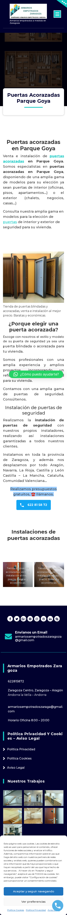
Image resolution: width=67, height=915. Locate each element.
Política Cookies (15, 910)
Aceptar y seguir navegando (33, 891)
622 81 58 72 (37, 505)
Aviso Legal (54, 910)
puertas (10, 222)
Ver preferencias (33, 901)
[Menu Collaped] (57, 14)
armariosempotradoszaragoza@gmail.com (38, 638)
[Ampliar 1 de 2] (28, 567)
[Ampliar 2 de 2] (59, 567)
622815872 (16, 681)
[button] (36, 374)
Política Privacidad (36, 910)
